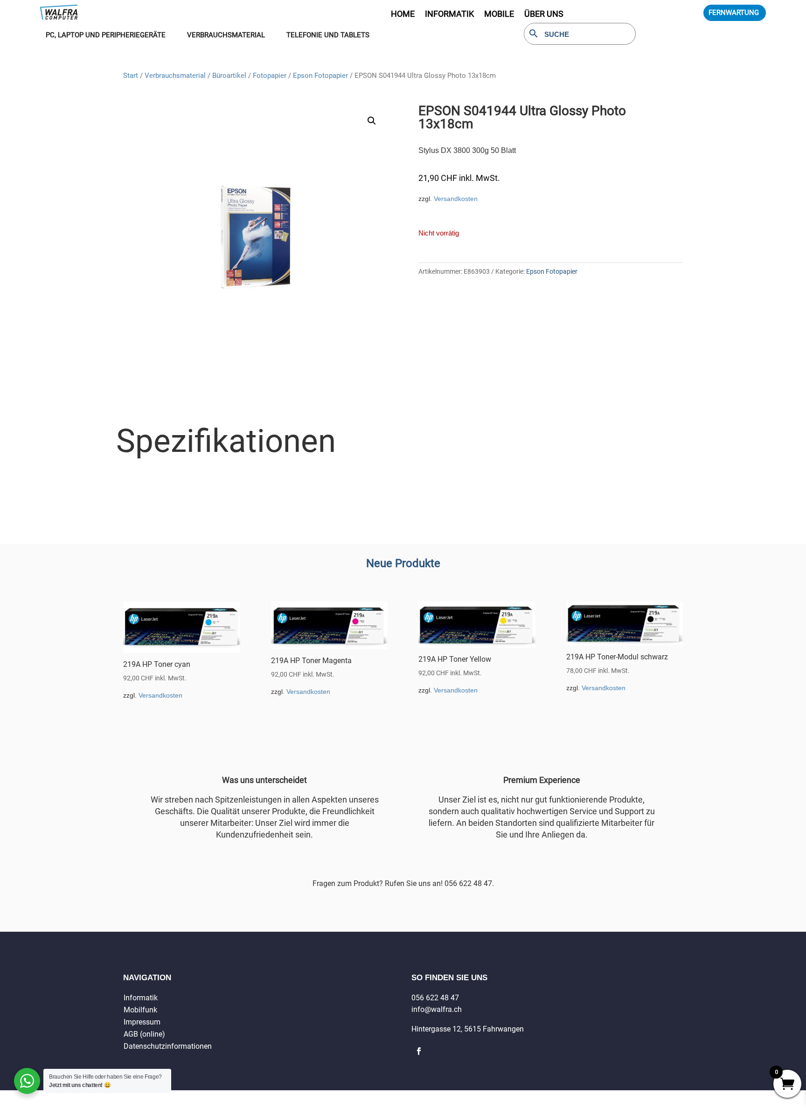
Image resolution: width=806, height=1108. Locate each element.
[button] (371, 120)
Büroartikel (229, 75)
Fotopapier (269, 75)
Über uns (543, 15)
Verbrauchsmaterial (175, 75)
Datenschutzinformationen (168, 1046)
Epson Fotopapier (320, 75)
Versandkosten (456, 198)
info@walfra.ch (436, 1009)
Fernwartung (734, 12)
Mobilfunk (140, 1009)
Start (130, 75)
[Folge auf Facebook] (418, 1051)
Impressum (142, 1022)
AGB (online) (144, 1034)
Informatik (141, 997)
